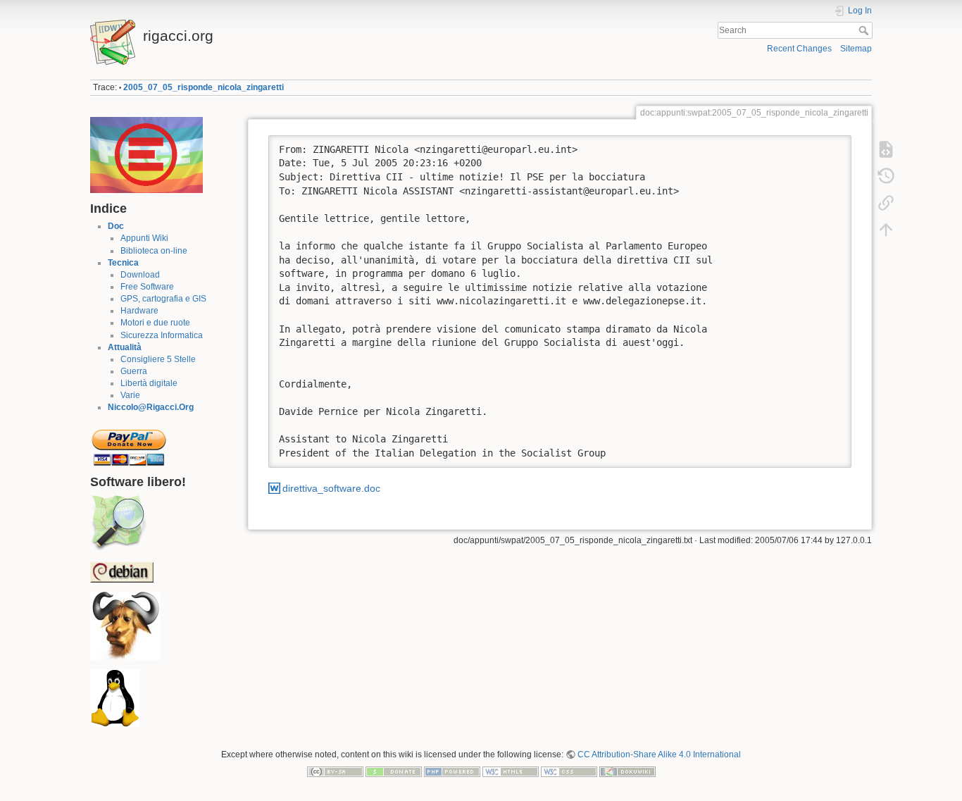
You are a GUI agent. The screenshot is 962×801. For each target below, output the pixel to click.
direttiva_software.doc (331, 488)
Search (865, 30)
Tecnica (123, 263)
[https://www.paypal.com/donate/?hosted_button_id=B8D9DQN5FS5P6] (129, 443)
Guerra (133, 371)
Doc (116, 226)
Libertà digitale (148, 383)
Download (140, 275)
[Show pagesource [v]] (886, 149)
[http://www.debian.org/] (122, 571)
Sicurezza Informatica (161, 335)
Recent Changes (799, 49)
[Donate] (394, 771)
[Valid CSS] (569, 771)
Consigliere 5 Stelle (158, 359)
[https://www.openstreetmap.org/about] (118, 523)
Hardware (139, 311)
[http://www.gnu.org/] (125, 626)
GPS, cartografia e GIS (163, 299)
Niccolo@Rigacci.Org (151, 407)
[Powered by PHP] (452, 771)
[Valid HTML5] (510, 771)
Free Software (147, 287)
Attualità (125, 347)
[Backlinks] (886, 203)
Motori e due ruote (155, 323)
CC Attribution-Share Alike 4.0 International (659, 754)
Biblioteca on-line (153, 251)
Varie (130, 395)
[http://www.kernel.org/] (114, 698)
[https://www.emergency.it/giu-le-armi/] (146, 154)
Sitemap (856, 49)
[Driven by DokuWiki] (627, 771)
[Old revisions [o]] (886, 176)
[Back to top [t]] (886, 229)
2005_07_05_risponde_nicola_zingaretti (203, 87)
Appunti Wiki (144, 238)
